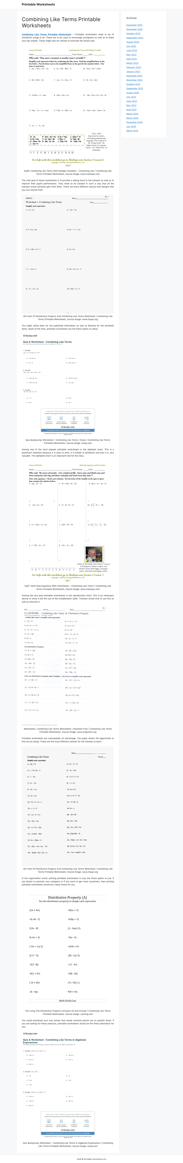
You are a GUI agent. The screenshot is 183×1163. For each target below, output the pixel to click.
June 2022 (131, 101)
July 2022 (131, 97)
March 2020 (132, 118)
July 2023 (131, 46)
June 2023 (131, 50)
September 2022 (134, 88)
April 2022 (131, 109)
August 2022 (132, 92)
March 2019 (132, 131)
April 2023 (131, 59)
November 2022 (134, 80)
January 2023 (133, 71)
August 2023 (132, 42)
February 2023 (133, 67)
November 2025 (134, 29)
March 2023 (132, 63)
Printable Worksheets (38, 4)
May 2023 (131, 54)
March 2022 (132, 114)
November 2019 (134, 122)
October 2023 (133, 33)
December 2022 (134, 76)
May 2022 (131, 105)
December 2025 (134, 25)
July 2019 (131, 126)
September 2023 (134, 38)
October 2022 (133, 84)
